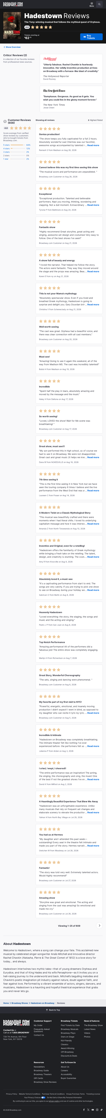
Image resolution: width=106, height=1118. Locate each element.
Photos (87, 1036)
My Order (38, 1025)
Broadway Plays (68, 1033)
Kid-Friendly (66, 1040)
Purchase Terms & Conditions (53, 1094)
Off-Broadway (67, 1052)
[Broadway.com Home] (13, 4)
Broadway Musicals (69, 1029)
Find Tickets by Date (70, 1025)
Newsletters (39, 1067)
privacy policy (54, 1101)
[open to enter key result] (99, 4)
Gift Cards (38, 1078)
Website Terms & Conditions (29, 1094)
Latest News (89, 1029)
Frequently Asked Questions (42, 1030)
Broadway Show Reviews (45, 1082)
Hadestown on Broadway (42, 1003)
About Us (65, 1067)
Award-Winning (67, 1048)
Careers (64, 1070)
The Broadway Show (93, 1025)
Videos (87, 1033)
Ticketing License (93, 1094)
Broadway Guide (41, 1070)
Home (6, 1003)
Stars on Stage (67, 1036)
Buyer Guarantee (68, 1078)
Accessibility (66, 1074)
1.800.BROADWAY (20, 1032)
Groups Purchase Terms (75, 1094)
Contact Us (8, 1030)
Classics (64, 1044)
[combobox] (98, 4)
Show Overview (13, 47)
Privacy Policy (11, 1094)
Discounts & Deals (69, 1056)
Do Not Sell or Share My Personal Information (64, 1097)
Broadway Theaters (42, 1074)
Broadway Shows (20, 1003)
